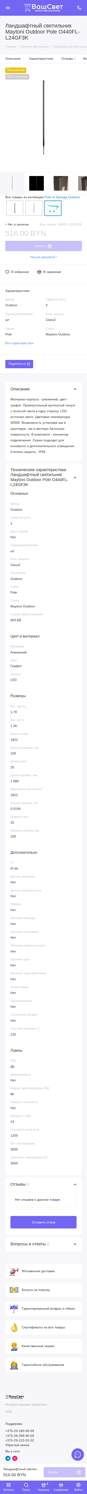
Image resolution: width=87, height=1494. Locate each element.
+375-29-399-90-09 (19, 1436)
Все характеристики (19, 343)
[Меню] (8, 8)
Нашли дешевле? (43, 257)
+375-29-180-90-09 (19, 1431)
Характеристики (41, 58)
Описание (13, 58)
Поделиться (17, 363)
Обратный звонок (17, 1445)
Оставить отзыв (43, 1222)
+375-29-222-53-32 (19, 1440)
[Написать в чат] (77, 1454)
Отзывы (68, 58)
